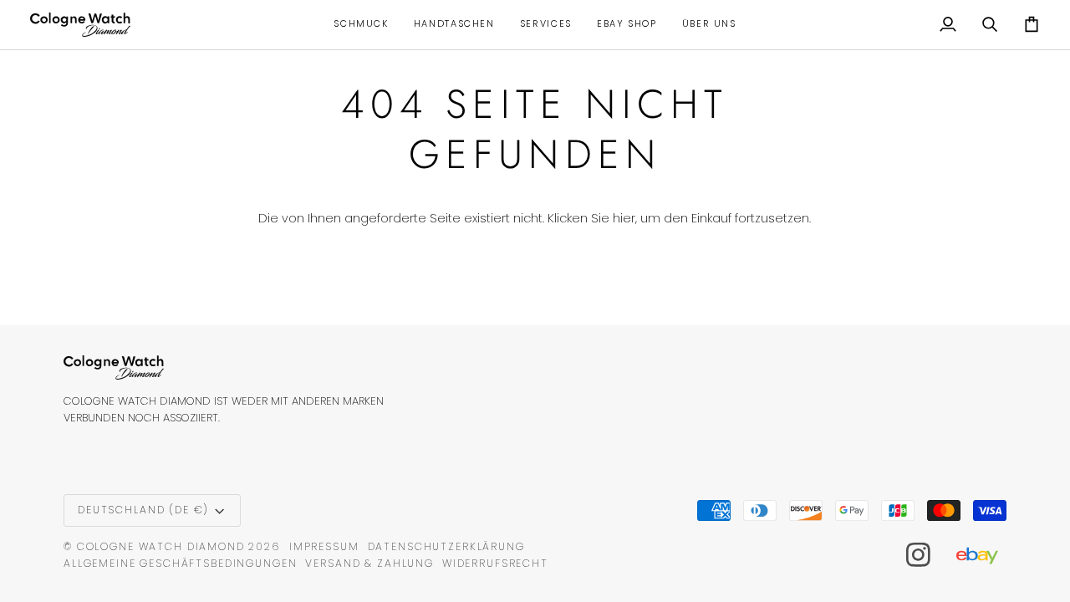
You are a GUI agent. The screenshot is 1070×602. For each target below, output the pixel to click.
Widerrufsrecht (495, 563)
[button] (360, 24)
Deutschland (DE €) (143, 510)
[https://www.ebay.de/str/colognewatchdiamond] (985, 555)
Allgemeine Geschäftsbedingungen (180, 563)
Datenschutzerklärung (446, 546)
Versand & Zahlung (369, 563)
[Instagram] (919, 555)
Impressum (324, 546)
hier (624, 218)
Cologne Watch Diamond (161, 546)
